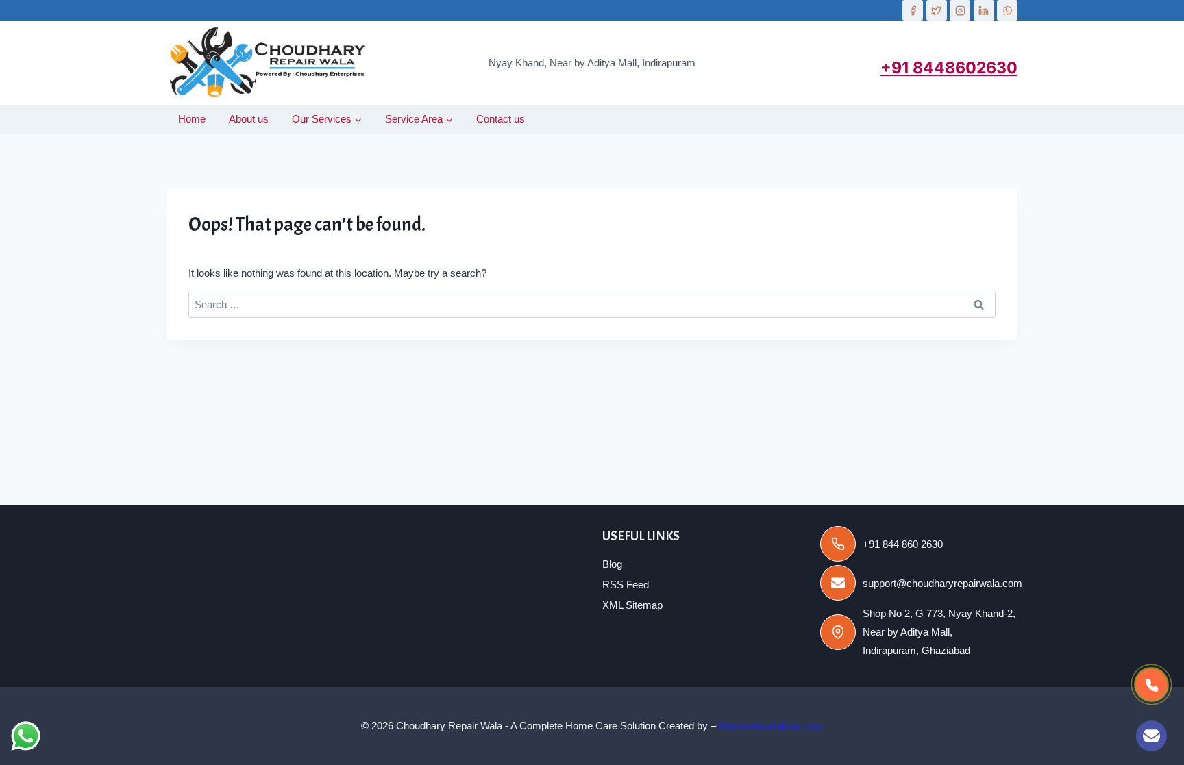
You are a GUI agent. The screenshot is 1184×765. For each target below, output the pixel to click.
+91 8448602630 (949, 67)
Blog (612, 564)
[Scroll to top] (1107, 740)
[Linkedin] (984, 10)
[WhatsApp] (1007, 10)
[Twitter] (936, 10)
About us (249, 119)
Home (192, 119)
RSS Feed (625, 584)
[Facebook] (912, 10)
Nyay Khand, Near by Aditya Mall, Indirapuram (592, 62)
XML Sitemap (632, 605)
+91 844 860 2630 (903, 544)
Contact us (500, 119)
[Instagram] (960, 10)
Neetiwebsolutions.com (771, 725)
